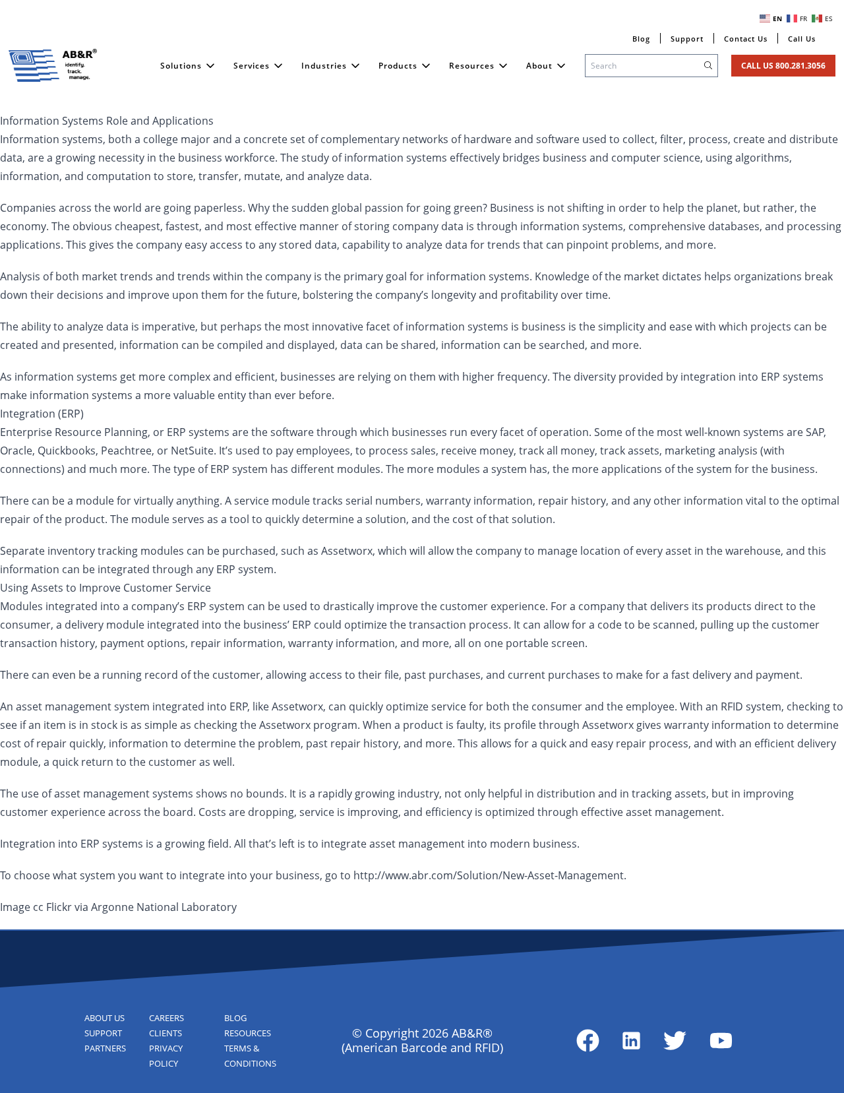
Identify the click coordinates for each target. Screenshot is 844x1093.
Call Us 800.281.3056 (783, 65)
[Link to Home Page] (53, 65)
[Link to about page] (587, 1040)
